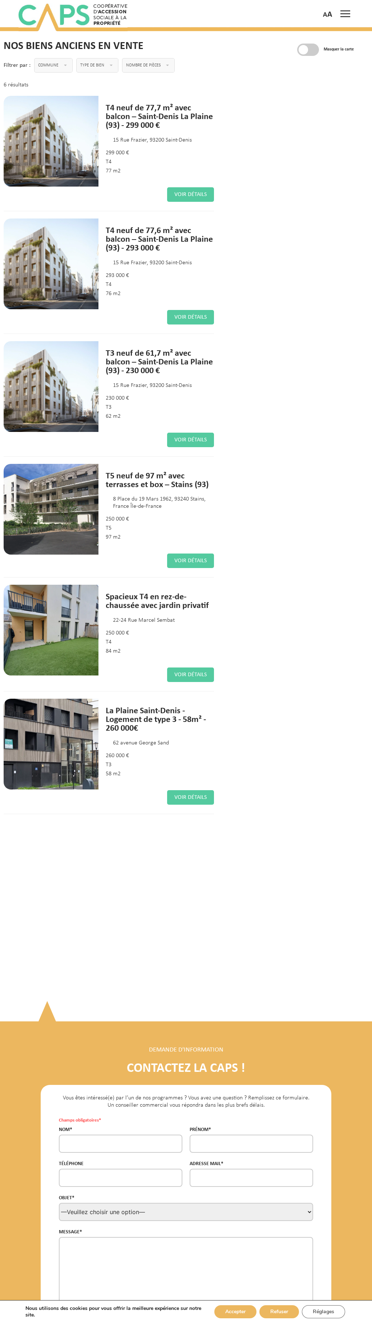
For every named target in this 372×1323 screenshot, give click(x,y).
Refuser (279, 1311)
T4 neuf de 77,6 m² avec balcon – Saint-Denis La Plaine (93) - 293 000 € (159, 239)
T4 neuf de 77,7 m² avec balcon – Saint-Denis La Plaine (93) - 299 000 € (159, 116)
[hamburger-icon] (345, 13)
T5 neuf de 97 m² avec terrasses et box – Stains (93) (157, 479)
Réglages (323, 1311)
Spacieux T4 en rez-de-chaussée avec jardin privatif (157, 600)
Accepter (235, 1311)
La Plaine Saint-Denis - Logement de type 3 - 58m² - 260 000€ (156, 719)
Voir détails (190, 194)
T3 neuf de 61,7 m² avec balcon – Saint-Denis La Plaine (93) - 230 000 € (159, 361)
